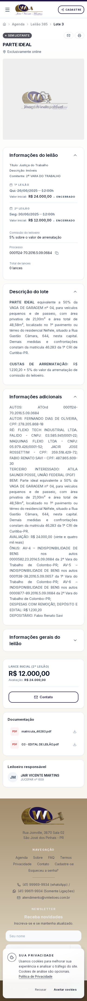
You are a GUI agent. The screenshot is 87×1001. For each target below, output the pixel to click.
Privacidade (22, 864)
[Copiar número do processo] (56, 253)
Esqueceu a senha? (43, 870)
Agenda (22, 857)
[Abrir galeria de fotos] (43, 99)
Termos (66, 857)
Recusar (40, 989)
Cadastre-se (64, 864)
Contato (46, 697)
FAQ (51, 857)
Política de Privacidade (35, 976)
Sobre (38, 857)
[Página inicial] (43, 815)
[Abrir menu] (7, 9)
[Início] (4, 24)
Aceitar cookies (65, 989)
